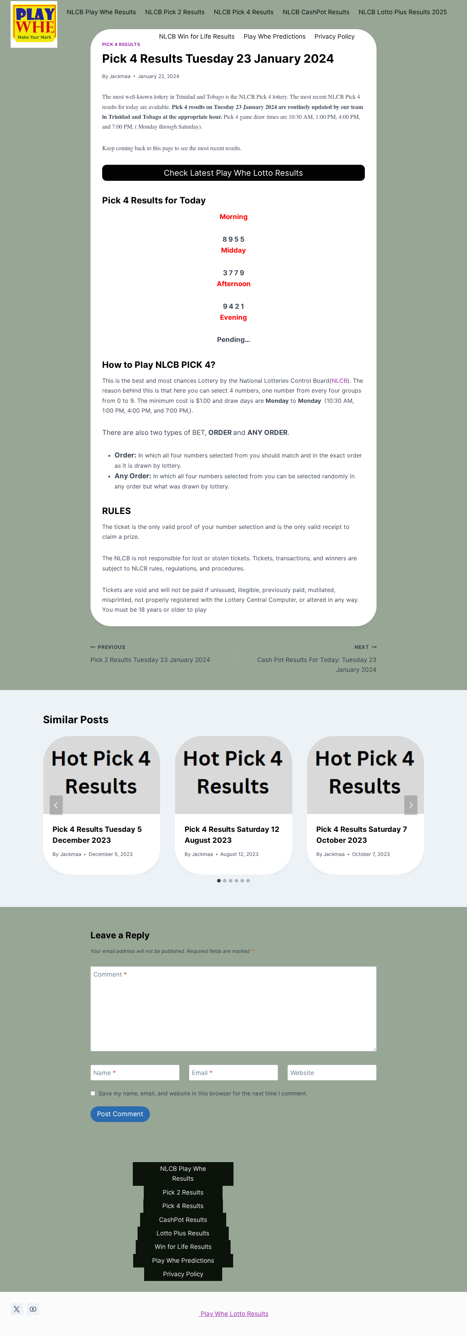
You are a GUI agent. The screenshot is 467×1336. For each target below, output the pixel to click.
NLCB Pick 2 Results (175, 12)
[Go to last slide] (56, 805)
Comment (110, 974)
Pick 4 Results (183, 1206)
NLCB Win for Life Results (197, 36)
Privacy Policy (334, 36)
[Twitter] (17, 1309)
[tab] (219, 881)
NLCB (339, 380)
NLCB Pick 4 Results (244, 12)
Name (104, 1072)
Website (302, 1072)
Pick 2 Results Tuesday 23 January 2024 (150, 653)
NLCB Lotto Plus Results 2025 (403, 12)
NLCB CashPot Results (316, 12)
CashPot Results (183, 1219)
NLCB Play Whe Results (101, 12)
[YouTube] (33, 1309)
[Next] (410, 805)
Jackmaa (70, 854)
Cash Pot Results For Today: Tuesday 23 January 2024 (317, 658)
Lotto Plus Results (183, 1233)
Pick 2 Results (183, 1192)
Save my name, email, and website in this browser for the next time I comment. (203, 1093)
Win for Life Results (183, 1246)
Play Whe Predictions (275, 36)
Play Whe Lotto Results (234, 1313)
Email (202, 1072)
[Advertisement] (233, 103)
